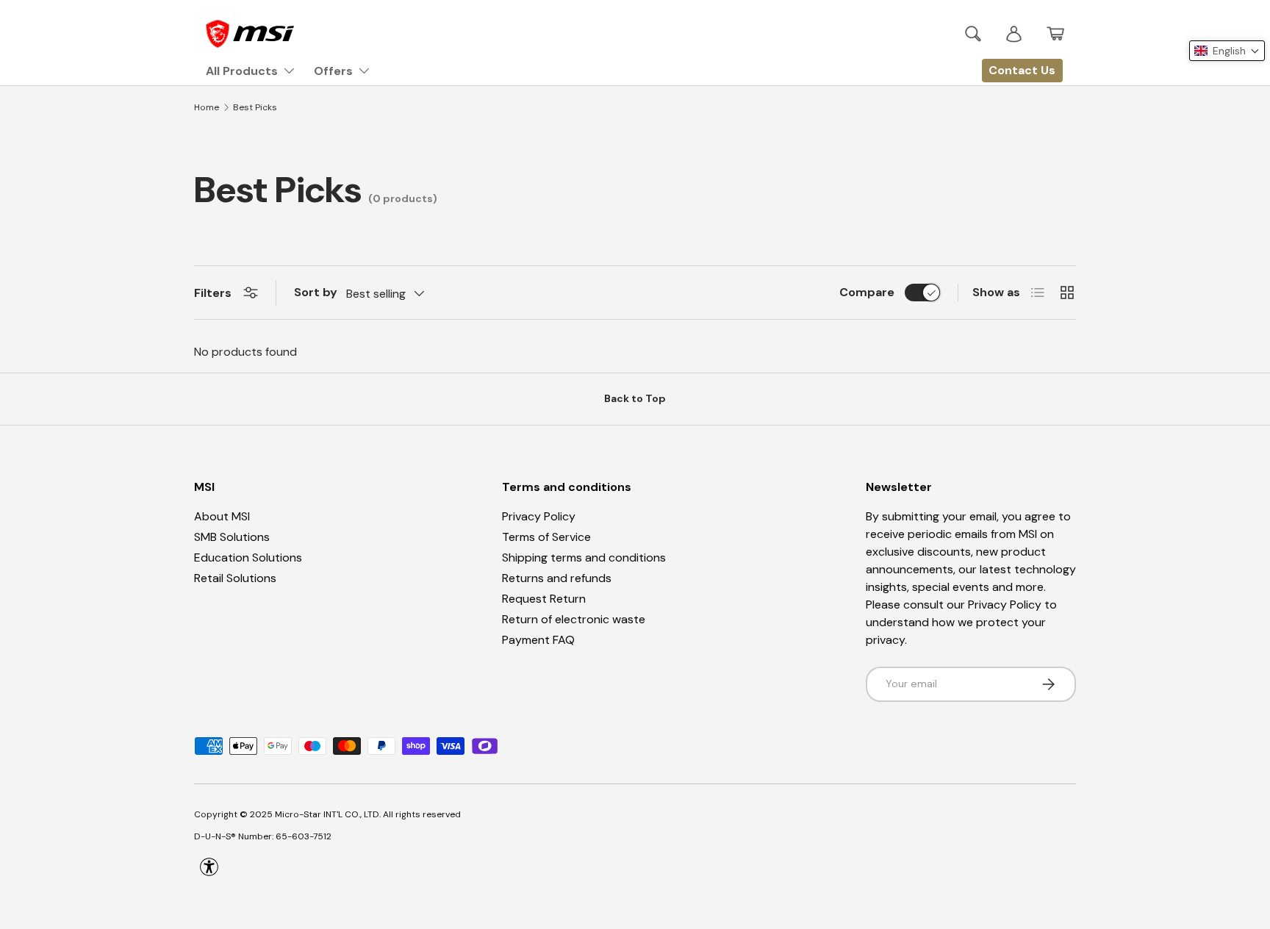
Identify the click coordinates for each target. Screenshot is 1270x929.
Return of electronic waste (573, 619)
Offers (333, 71)
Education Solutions (248, 557)
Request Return (544, 598)
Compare (866, 292)
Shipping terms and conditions (584, 557)
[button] (1055, 34)
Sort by (315, 292)
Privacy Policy (538, 516)
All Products (242, 71)
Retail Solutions (235, 578)
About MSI (222, 516)
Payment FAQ (538, 640)
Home (206, 107)
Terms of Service (546, 537)
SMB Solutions (232, 537)
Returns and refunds (556, 578)
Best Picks (255, 107)
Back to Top (635, 398)
